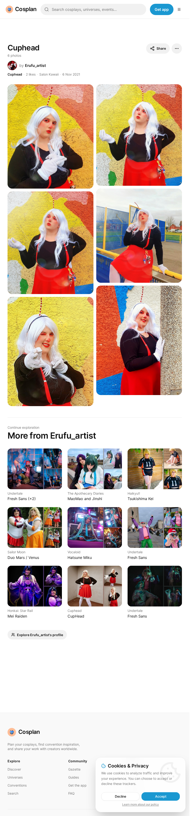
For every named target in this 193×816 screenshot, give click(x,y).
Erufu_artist (35, 65)
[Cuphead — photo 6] (139, 340)
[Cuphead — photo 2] (139, 135)
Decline (120, 796)
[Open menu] (179, 9)
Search (13, 793)
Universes (15, 777)
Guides (73, 777)
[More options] (177, 48)
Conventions (17, 785)
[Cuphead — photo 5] (50, 351)
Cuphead (15, 74)
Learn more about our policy (140, 804)
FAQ (71, 793)
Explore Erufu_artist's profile (40, 635)
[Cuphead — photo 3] (50, 242)
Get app (162, 9)
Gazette (74, 769)
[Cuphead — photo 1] (50, 136)
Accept (160, 796)
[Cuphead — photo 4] (139, 236)
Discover (14, 769)
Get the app (77, 785)
